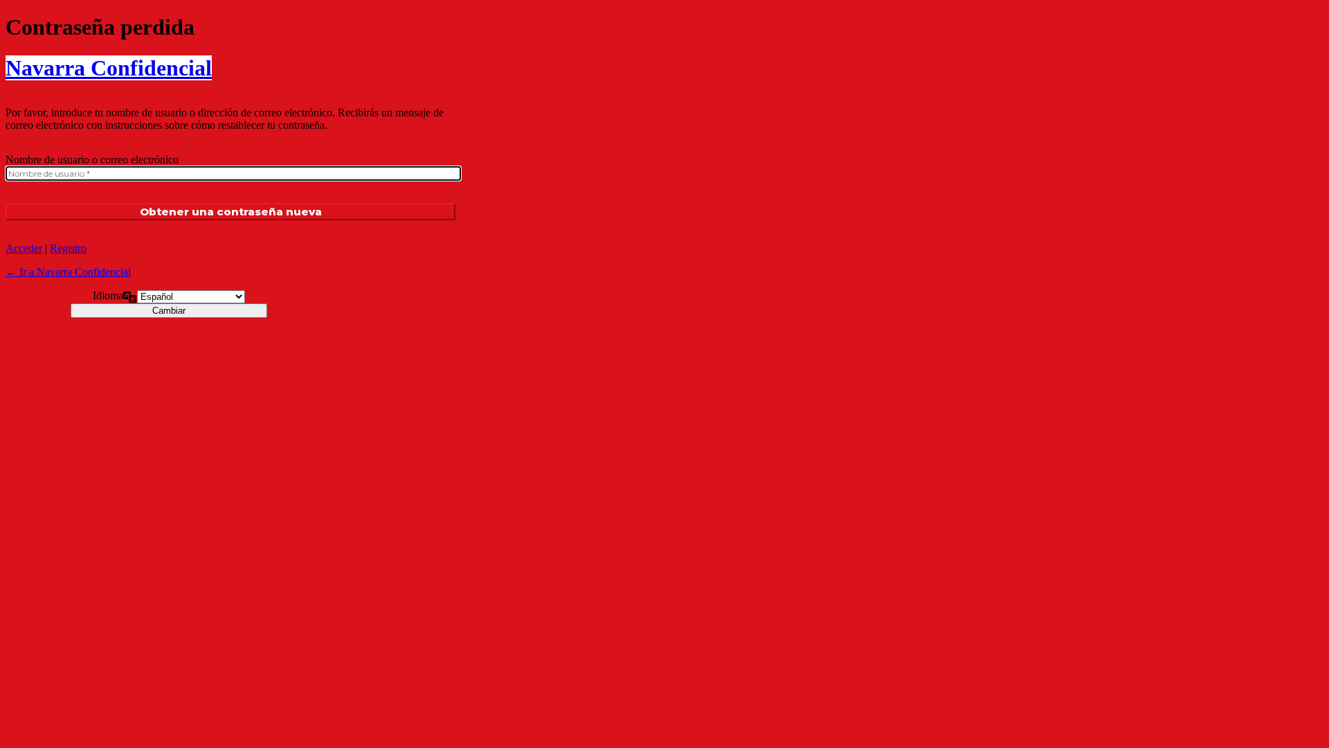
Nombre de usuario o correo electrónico (92, 160)
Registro (68, 248)
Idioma (108, 295)
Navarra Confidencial (109, 67)
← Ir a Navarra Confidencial (68, 272)
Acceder (24, 248)
